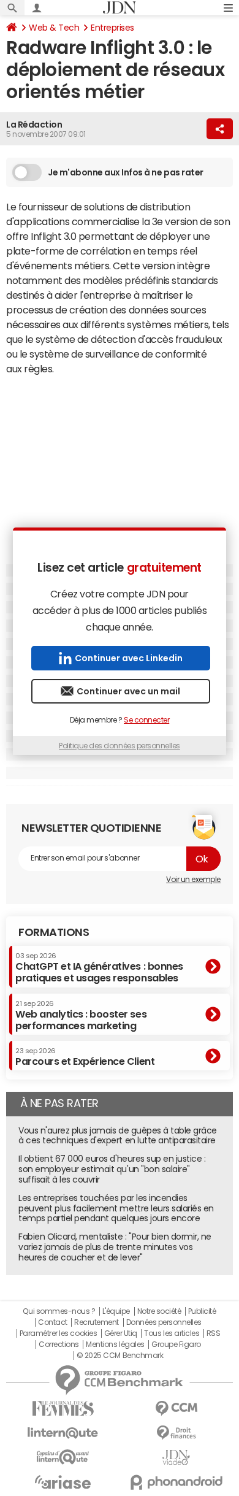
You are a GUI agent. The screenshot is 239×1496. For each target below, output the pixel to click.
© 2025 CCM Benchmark (120, 1355)
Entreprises (112, 27)
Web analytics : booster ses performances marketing (80, 1015)
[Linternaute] (63, 1433)
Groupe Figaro (176, 1344)
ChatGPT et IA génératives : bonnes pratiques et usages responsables (99, 968)
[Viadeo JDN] (176, 1457)
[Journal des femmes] (63, 1408)
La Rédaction (34, 124)
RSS (214, 1333)
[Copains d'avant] (63, 1457)
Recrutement (96, 1322)
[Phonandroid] (176, 1482)
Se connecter (146, 720)
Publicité (202, 1311)
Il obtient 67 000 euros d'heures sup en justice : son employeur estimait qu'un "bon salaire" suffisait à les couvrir (111, 1169)
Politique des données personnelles (119, 746)
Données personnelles (164, 1322)
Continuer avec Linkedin (129, 658)
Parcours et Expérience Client (84, 1057)
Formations (53, 932)
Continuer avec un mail (128, 691)
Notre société (159, 1311)
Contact (52, 1322)
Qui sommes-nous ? (59, 1311)
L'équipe (116, 1311)
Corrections (59, 1344)
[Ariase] (63, 1482)
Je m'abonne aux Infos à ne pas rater (125, 172)
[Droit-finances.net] (176, 1433)
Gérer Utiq (120, 1333)
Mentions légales (115, 1344)
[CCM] (176, 1408)
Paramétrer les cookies (58, 1333)
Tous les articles (171, 1333)
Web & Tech (54, 27)
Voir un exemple (193, 879)
